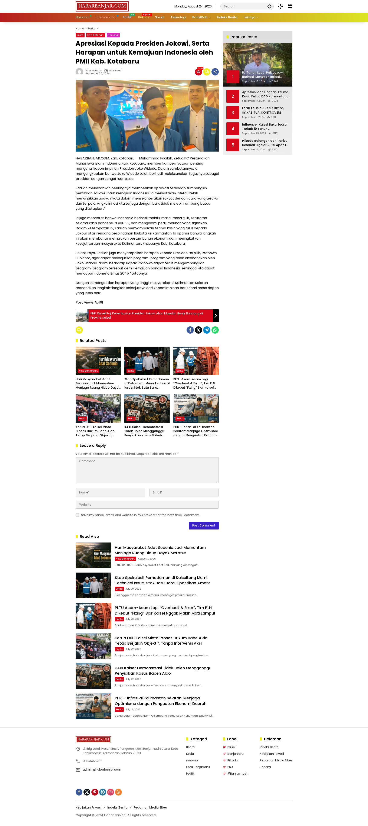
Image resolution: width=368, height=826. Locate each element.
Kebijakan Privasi (272, 754)
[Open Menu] (289, 6)
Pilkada (232, 760)
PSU (230, 767)
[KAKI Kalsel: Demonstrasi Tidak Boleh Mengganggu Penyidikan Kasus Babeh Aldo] (147, 408)
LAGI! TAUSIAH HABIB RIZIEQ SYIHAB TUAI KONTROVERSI (263, 110)
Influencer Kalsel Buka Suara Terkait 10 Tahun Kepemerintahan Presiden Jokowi (264, 127)
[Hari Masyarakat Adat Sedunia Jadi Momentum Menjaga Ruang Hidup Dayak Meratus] (98, 361)
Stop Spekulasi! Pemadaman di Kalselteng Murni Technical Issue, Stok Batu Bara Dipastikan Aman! (147, 383)
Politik (190, 773)
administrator (93, 70)
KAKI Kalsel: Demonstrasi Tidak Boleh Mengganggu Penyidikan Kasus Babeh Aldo (144, 431)
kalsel (231, 747)
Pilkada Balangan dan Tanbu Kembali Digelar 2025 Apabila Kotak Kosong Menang (265, 143)
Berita (80, 35)
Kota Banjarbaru (88, 370)
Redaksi (265, 767)
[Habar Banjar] (102, 6)
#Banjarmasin (238, 773)
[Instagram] (110, 792)
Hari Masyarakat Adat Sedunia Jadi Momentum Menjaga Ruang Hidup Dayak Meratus (98, 383)
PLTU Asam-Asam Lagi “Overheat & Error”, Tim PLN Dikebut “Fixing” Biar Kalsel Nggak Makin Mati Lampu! (194, 383)
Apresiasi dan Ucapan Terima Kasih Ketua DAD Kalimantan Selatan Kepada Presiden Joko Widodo (265, 94)
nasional (113, 35)
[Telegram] (206, 330)
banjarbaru (235, 754)
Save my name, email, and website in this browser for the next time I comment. (140, 515)
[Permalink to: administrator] (80, 72)
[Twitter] (198, 330)
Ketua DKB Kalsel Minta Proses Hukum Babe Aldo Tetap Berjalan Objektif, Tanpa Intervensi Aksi (95, 431)
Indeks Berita (269, 747)
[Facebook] (190, 330)
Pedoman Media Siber (276, 760)
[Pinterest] (94, 792)
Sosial (190, 754)
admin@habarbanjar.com (102, 769)
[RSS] (118, 792)
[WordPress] (102, 792)
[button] (269, 6)
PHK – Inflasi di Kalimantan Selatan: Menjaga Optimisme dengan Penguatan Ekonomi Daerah (195, 431)
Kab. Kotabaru (95, 35)
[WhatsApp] (215, 330)
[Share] (215, 71)
